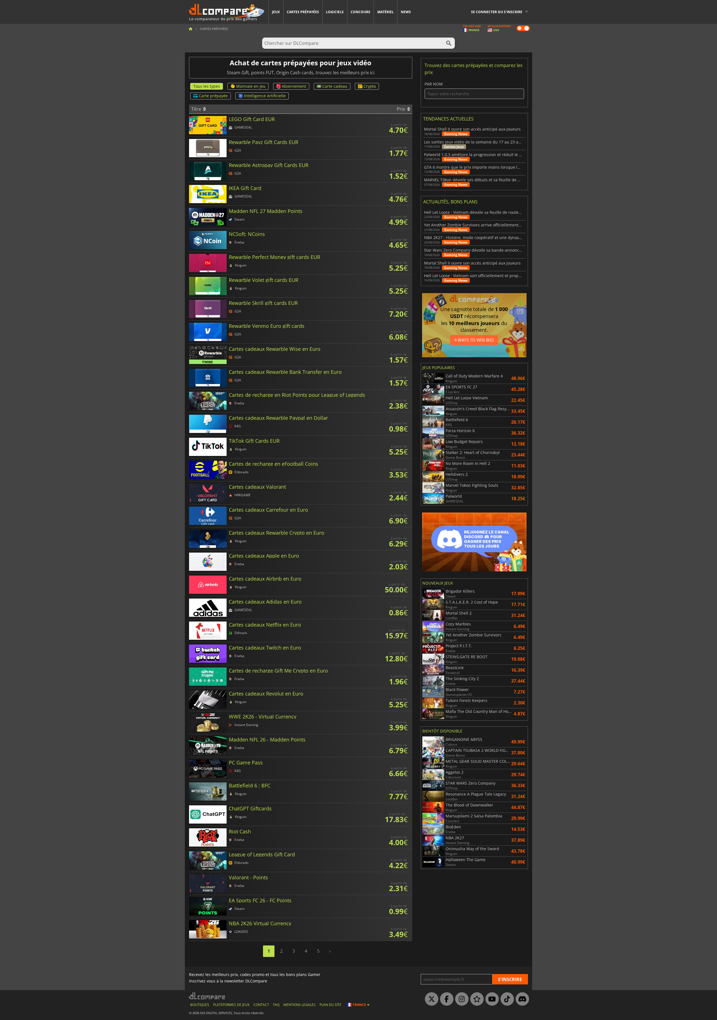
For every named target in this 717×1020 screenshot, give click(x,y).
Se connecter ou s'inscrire (496, 12)
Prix (401, 109)
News (406, 12)
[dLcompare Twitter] (430, 999)
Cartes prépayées (303, 12)
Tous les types (206, 86)
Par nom (434, 84)
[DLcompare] (207, 995)
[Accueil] (190, 29)
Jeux (276, 12)
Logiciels (335, 12)
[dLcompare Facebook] (445, 999)
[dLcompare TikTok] (506, 999)
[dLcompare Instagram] (460, 999)
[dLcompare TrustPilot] (476, 999)
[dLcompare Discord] (521, 999)
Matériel (385, 12)
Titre (196, 109)
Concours (360, 12)
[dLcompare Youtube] (491, 999)
